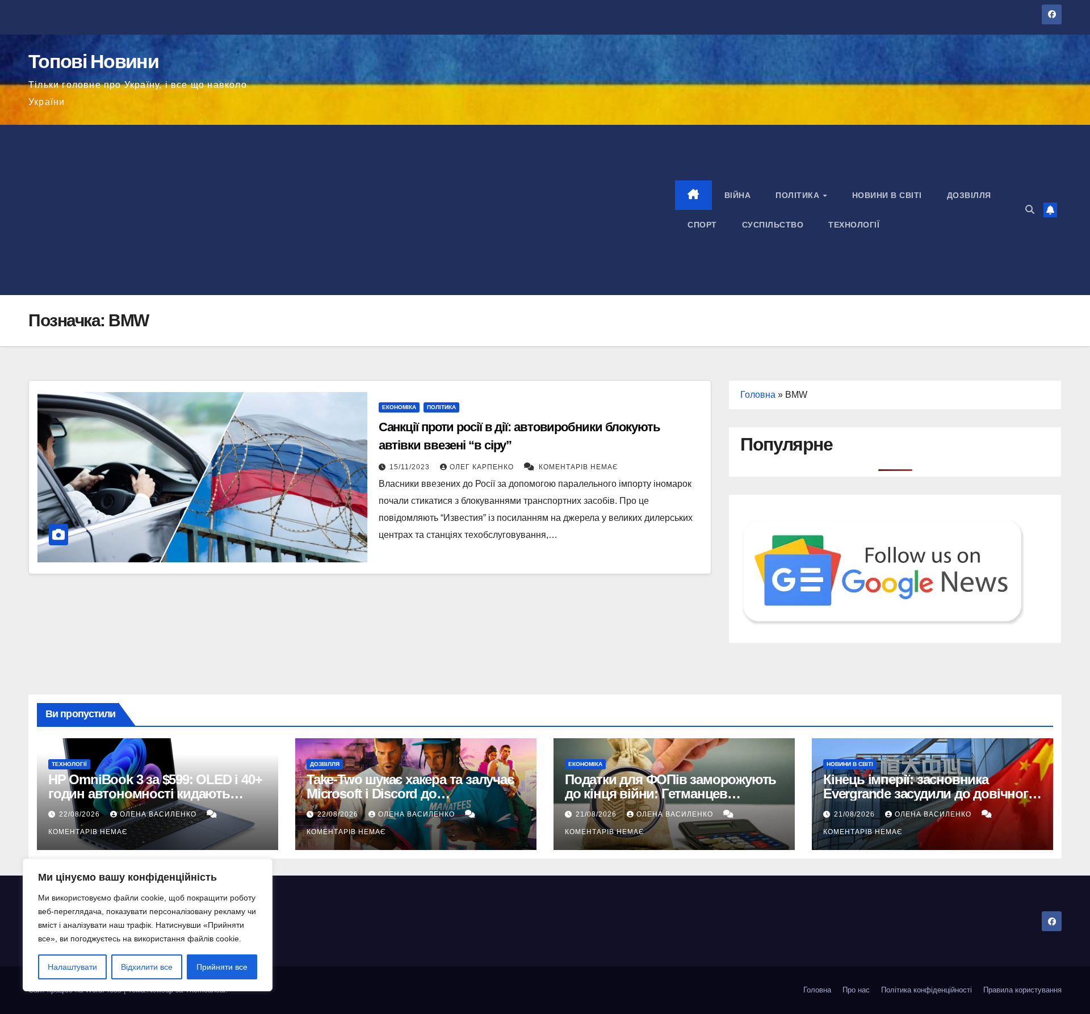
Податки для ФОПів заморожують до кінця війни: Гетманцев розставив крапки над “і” (670, 793)
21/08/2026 (597, 814)
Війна (737, 195)
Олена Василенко (159, 814)
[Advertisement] (351, 210)
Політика (798, 195)
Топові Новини (93, 61)
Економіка (399, 407)
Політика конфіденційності (926, 990)
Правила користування (1022, 990)
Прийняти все (222, 966)
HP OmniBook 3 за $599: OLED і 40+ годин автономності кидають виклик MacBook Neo (155, 793)
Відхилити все (147, 966)
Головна (757, 394)
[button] (1029, 209)
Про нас (856, 990)
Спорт (702, 224)
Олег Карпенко (483, 467)
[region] (147, 925)
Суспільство (773, 224)
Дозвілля (969, 195)
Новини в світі (887, 195)
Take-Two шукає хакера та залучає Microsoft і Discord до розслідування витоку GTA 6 (410, 793)
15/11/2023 (410, 467)
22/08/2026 (80, 814)
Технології (853, 224)
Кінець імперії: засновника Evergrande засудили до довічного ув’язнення (929, 793)
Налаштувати (72, 966)
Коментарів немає (578, 467)
